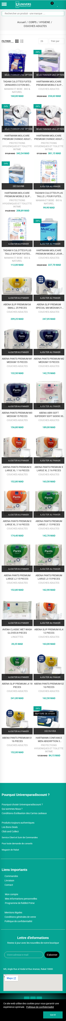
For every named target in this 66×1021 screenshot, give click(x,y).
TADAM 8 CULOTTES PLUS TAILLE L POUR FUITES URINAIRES (49, 195)
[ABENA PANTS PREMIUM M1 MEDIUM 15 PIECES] (17, 339)
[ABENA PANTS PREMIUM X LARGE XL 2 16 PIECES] (49, 448)
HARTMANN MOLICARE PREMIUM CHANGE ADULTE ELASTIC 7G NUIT (49, 137)
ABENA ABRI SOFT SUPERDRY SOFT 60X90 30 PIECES (49, 414)
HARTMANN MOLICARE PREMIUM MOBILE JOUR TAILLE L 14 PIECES (49, 252)
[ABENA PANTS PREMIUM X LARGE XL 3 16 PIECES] (17, 502)
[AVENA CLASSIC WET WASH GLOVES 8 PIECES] (17, 610)
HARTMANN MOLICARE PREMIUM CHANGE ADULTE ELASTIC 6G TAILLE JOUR (17, 137)
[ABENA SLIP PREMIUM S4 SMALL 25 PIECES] (17, 285)
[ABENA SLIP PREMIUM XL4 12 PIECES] (49, 610)
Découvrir (18, 186)
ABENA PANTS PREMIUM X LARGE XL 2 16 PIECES (49, 469)
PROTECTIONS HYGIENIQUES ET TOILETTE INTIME (17, 146)
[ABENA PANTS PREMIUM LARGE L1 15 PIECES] (49, 502)
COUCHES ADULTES (48, 89)
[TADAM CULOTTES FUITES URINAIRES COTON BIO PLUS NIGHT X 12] (17, 62)
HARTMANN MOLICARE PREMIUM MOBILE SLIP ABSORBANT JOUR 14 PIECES (17, 195)
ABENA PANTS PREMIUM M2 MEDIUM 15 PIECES (49, 360)
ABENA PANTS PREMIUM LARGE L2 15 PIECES (17, 577)
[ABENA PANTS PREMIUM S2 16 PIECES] (49, 664)
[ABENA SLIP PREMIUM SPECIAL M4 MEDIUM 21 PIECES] (49, 285)
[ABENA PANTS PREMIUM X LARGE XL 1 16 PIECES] (17, 448)
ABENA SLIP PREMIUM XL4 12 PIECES (48, 631)
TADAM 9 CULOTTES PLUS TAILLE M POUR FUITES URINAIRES (17, 252)
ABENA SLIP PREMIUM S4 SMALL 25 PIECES (17, 306)
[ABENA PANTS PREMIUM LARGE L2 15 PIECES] (17, 556)
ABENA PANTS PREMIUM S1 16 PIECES (17, 739)
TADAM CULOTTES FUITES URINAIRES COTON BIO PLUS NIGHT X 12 (17, 83)
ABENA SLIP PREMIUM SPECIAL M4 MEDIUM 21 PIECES (49, 306)
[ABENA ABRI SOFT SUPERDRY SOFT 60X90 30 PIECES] (49, 394)
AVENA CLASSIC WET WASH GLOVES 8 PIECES (17, 631)
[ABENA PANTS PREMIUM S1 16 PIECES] (17, 719)
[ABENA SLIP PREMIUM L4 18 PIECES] (17, 664)
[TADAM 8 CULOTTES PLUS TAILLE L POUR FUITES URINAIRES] (49, 174)
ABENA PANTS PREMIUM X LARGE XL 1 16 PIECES (17, 469)
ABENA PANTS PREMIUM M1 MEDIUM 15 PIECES (17, 360)
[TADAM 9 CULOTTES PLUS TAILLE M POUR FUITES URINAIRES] (17, 231)
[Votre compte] (62, 4)
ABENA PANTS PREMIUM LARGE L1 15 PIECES (49, 523)
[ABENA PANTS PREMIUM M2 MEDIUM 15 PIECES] (49, 339)
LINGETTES (17, 637)
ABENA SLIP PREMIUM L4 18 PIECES (17, 685)
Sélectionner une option (18, 75)
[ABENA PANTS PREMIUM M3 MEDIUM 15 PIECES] (17, 394)
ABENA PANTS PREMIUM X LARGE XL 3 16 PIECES (17, 523)
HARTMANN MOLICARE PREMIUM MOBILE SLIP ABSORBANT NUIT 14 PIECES (48, 83)
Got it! (53, 1015)
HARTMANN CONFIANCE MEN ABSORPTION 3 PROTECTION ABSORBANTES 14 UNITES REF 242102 (49, 739)
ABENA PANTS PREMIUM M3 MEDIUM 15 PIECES (17, 414)
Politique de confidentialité (40, 1007)
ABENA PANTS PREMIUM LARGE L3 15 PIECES (49, 577)
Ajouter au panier (49, 186)
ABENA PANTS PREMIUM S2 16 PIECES (49, 685)
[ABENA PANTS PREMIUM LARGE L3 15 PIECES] (49, 556)
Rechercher (60, 13)
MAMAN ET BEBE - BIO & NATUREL (17, 90)
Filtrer (6, 41)
